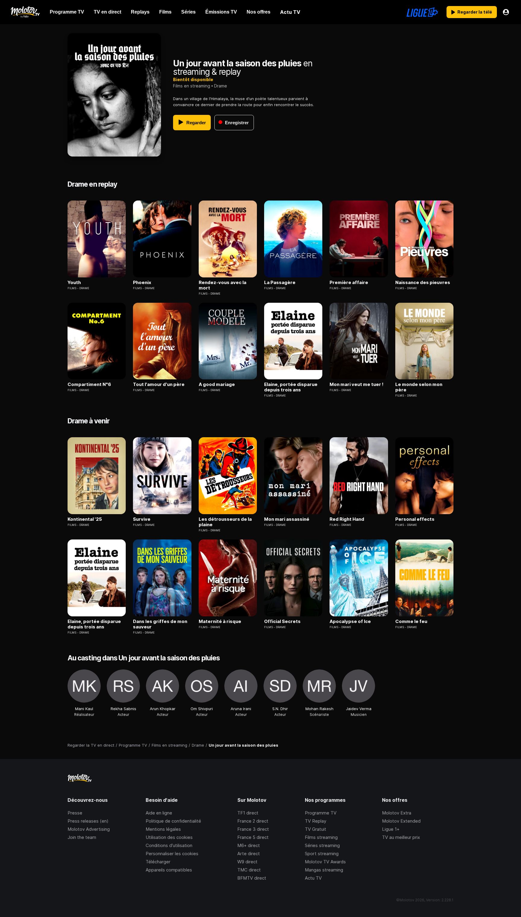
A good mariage (217, 384)
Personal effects (414, 519)
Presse (75, 813)
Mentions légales (163, 829)
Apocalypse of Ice (350, 621)
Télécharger (158, 862)
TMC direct (249, 870)
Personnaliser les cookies (172, 853)
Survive (141, 519)
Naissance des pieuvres (422, 282)
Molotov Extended (401, 821)
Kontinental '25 (85, 519)
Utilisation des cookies (169, 837)
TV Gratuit (315, 829)
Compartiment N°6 (89, 384)
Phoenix (142, 282)
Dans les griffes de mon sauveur (160, 624)
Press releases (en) (88, 821)
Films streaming (321, 837)
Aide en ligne (159, 813)
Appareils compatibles (169, 870)
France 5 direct (253, 837)
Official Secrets (282, 621)
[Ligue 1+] (422, 12)
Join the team (82, 837)
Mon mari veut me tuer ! (357, 384)
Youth (74, 282)
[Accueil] (25, 12)
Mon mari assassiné (286, 519)
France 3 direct (253, 829)
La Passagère (279, 282)
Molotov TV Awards (325, 862)
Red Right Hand (347, 519)
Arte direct (248, 853)
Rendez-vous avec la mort (222, 285)
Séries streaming (322, 845)
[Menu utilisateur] (505, 12)
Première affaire (349, 282)
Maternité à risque (220, 621)
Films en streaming (191, 85)
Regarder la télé (474, 11)
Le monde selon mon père (418, 387)
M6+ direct (248, 845)
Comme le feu (411, 621)
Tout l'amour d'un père (159, 384)
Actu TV (313, 878)
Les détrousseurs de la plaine (225, 522)
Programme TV (320, 813)
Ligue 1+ (390, 829)
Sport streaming (322, 853)
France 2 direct (252, 821)
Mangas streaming (324, 870)
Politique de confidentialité (173, 821)
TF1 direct (247, 813)
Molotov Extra (396, 813)
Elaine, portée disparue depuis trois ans (290, 387)
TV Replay (315, 821)
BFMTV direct (251, 878)
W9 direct (247, 862)
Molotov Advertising (89, 829)
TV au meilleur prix (401, 837)
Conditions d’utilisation (169, 845)
